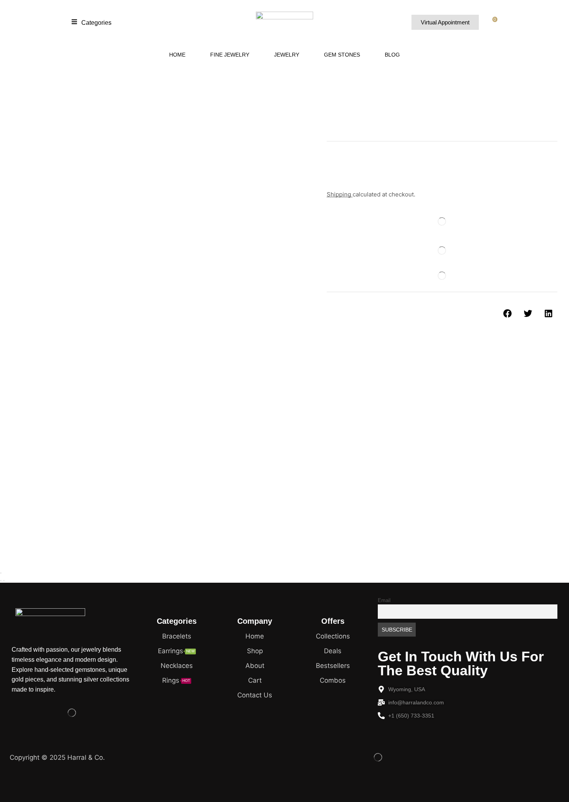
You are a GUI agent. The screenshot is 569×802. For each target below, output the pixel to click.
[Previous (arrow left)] (1, 581)
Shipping (340, 194)
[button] (91, 22)
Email (384, 600)
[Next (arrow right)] (4, 581)
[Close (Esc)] (1, 573)
